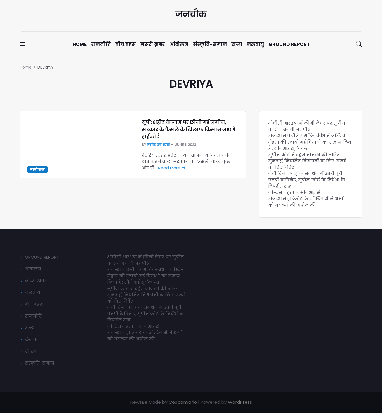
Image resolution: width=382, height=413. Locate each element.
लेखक (31, 339)
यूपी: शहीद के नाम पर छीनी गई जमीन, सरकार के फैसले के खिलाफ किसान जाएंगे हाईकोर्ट (188, 129)
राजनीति (101, 44)
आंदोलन (178, 44)
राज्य (236, 44)
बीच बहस (125, 44)
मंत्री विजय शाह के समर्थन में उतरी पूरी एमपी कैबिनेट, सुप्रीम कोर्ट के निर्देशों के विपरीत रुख (306, 180)
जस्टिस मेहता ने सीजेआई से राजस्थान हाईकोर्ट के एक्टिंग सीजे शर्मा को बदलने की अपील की (305, 199)
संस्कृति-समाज (210, 44)
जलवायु (255, 44)
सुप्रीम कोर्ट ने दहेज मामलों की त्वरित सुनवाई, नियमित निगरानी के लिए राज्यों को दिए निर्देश (307, 161)
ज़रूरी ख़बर (152, 44)
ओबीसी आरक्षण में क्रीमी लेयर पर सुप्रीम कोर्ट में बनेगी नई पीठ (306, 126)
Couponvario (183, 402)
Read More (169, 168)
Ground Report (289, 44)
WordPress (240, 402)
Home (79, 44)
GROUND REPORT (42, 257)
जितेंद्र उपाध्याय (158, 144)
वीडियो (31, 351)
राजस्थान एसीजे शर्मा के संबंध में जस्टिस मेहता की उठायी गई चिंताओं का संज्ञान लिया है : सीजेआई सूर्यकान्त (310, 142)
